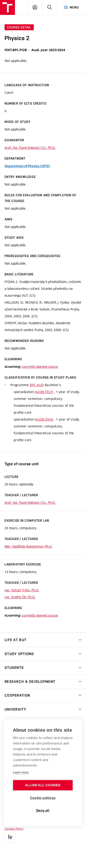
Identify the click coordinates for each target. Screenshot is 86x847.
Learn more (20, 772)
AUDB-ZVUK (44, 419)
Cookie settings (42, 798)
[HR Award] (10, 836)
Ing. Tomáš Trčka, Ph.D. (22, 590)
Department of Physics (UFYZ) (27, 166)
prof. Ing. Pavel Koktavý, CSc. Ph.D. (30, 147)
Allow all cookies (42, 785)
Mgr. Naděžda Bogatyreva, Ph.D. (28, 546)
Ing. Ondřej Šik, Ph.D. (20, 597)
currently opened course (40, 366)
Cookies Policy (14, 828)
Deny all (42, 810)
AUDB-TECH (44, 392)
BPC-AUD (37, 385)
